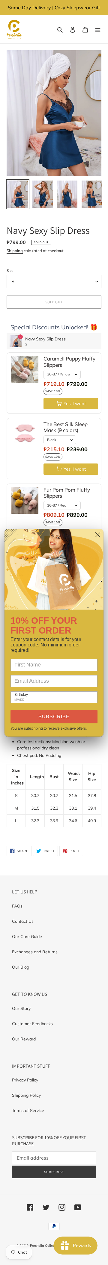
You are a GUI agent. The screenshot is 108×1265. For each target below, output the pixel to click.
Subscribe (54, 716)
